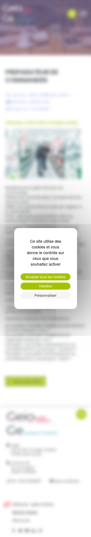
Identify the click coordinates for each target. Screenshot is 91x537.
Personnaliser (45, 295)
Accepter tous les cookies (45, 276)
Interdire (45, 286)
